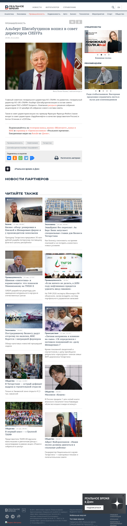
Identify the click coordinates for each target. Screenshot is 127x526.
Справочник (69, 7)
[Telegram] (26, 158)
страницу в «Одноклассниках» (31, 130)
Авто (65, 14)
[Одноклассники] (79, 22)
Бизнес (73, 14)
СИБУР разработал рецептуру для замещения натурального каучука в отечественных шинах (21, 288)
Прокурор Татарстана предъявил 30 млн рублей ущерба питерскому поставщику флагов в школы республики (23, 235)
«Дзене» (45, 133)
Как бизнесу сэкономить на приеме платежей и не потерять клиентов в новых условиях (63, 236)
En (119, 7)
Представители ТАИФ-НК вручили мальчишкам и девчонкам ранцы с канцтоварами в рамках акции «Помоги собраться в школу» (23, 439)
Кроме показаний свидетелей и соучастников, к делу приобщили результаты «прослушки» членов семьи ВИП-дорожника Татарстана (63, 346)
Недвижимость (54, 14)
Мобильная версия (78, 515)
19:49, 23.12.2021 (12, 38)
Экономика (21, 14)
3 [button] (105, 55)
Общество (119, 14)
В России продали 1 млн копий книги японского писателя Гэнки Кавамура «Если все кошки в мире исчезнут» (62, 399)
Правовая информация (115, 515)
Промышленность (37, 14)
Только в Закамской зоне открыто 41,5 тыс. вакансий (23, 388)
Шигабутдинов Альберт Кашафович (22, 147)
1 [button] (97, 55)
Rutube (35, 133)
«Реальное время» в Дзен (27, 169)
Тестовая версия (77, 519)
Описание (114, 519)
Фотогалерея (52, 7)
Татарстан (47, 143)
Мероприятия (98, 14)
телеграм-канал (38, 127)
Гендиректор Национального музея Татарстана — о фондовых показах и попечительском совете (61, 449)
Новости (37, 7)
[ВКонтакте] (72, 22)
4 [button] (109, 55)
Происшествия (52, 333)
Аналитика (9, 14)
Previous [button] (86, 41)
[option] (104, 41)
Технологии (84, 14)
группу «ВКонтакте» (57, 127)
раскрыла (52, 105)
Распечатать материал (70, 158)
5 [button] (110, 91)
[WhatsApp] (20, 158)
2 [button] (101, 55)
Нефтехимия (32, 143)
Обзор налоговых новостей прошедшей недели (23, 339)
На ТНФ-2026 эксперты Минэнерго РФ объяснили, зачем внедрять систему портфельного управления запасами (62, 291)
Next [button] (120, 41)
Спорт (109, 14)
